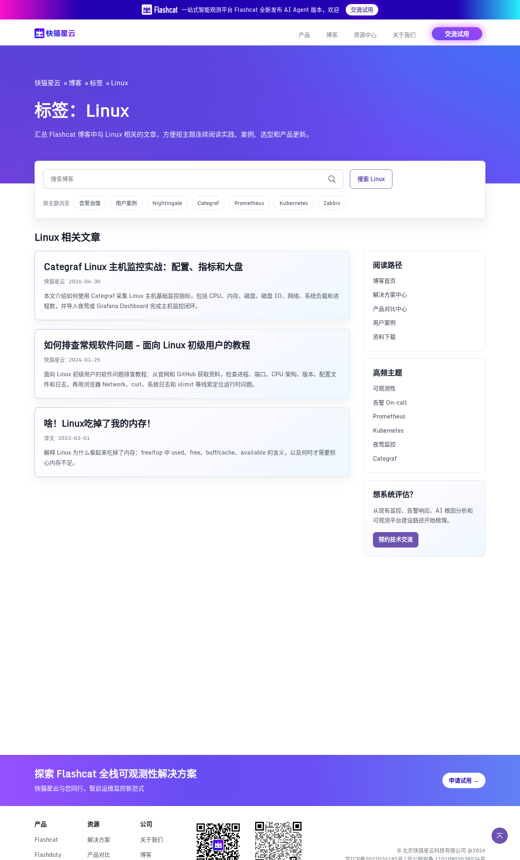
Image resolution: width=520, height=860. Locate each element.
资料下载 (384, 336)
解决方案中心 (390, 294)
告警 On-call (390, 402)
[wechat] (478, 829)
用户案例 (126, 202)
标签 (96, 83)
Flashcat (46, 839)
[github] (461, 829)
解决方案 (98, 839)
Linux (119, 83)
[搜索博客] (331, 178)
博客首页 (384, 280)
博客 (332, 34)
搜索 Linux (371, 178)
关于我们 (404, 34)
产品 (304, 34)
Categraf (208, 202)
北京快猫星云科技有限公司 (434, 850)
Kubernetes (294, 202)
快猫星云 (48, 83)
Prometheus (249, 202)
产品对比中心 (390, 308)
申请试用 (464, 780)
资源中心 (365, 34)
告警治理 (89, 202)
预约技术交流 (396, 539)
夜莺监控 (384, 444)
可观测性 (384, 388)
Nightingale (167, 202)
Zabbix (331, 202)
